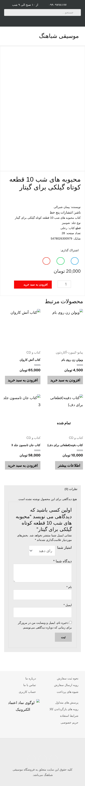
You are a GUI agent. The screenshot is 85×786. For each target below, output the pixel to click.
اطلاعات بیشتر (69, 465)
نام (69, 587)
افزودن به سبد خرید (65, 380)
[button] (7, 36)
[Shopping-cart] (17, 20)
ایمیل (68, 605)
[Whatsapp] (68, 20)
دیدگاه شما (62, 561)
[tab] (42, 489)
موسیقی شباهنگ (59, 36)
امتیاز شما (64, 548)
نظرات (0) (71, 489)
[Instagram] (42, 20)
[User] (29, 20)
